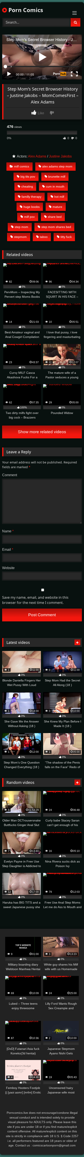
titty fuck (66, 237)
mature (57, 206)
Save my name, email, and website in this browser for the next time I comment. (35, 600)
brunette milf (56, 176)
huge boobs (31, 206)
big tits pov (27, 176)
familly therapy (31, 196)
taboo (44, 237)
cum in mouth (55, 186)
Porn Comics (25, 10)
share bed (55, 216)
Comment (9, 475)
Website (8, 568)
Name (8, 531)
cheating (27, 186)
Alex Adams (37, 156)
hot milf (59, 196)
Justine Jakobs (60, 156)
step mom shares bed (56, 227)
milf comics (21, 166)
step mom (21, 227)
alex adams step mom (57, 166)
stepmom (20, 237)
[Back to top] (70, 1144)
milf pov (29, 216)
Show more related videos (42, 432)
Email (7, 549)
